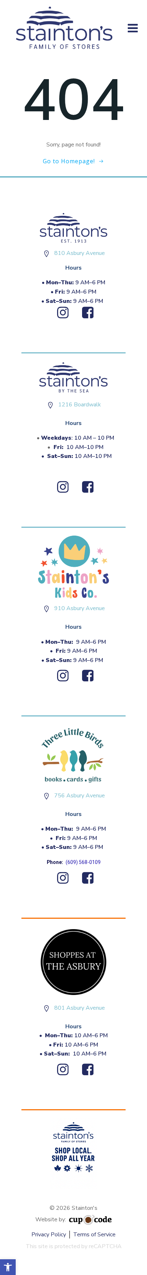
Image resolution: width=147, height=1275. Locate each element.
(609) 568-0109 (83, 862)
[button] (8, 1267)
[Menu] (132, 28)
